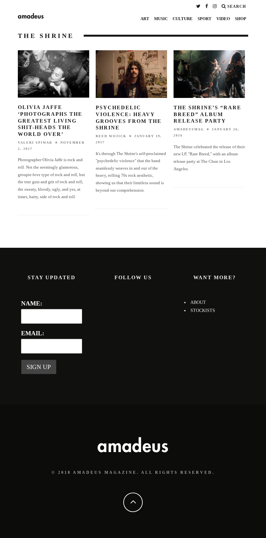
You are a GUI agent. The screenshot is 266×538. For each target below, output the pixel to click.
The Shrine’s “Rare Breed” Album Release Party (207, 114)
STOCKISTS (202, 310)
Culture (183, 18)
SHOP (240, 18)
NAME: (31, 303)
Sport (205, 18)
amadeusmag (189, 129)
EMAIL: (32, 333)
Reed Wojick (111, 136)
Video (223, 18)
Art (144, 18)
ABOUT (198, 302)
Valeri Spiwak (35, 142)
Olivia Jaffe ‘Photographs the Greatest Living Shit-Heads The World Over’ (50, 120)
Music (161, 18)
